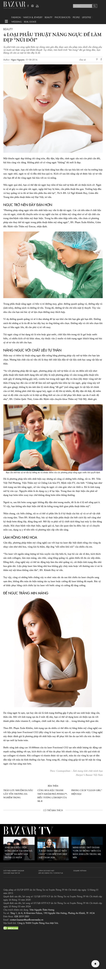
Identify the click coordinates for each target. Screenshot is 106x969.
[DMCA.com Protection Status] (10, 927)
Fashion (16, 17)
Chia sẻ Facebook (101, 59)
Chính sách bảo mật (46, 870)
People (76, 17)
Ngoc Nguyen (17, 59)
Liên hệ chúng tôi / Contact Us (50, 873)
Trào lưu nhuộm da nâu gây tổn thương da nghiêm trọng (18, 794)
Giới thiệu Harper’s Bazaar (13, 870)
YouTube (37, 6)
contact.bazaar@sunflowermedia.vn (26, 919)
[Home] (95, 963)
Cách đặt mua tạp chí (11, 873)
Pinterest (97, 59)
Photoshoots (62, 17)
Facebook (28, 6)
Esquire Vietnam (79, 870)
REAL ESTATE (30, 21)
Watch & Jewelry (32, 17)
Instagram (32, 6)
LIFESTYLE (86, 17)
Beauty (48, 17)
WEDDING (16, 21)
